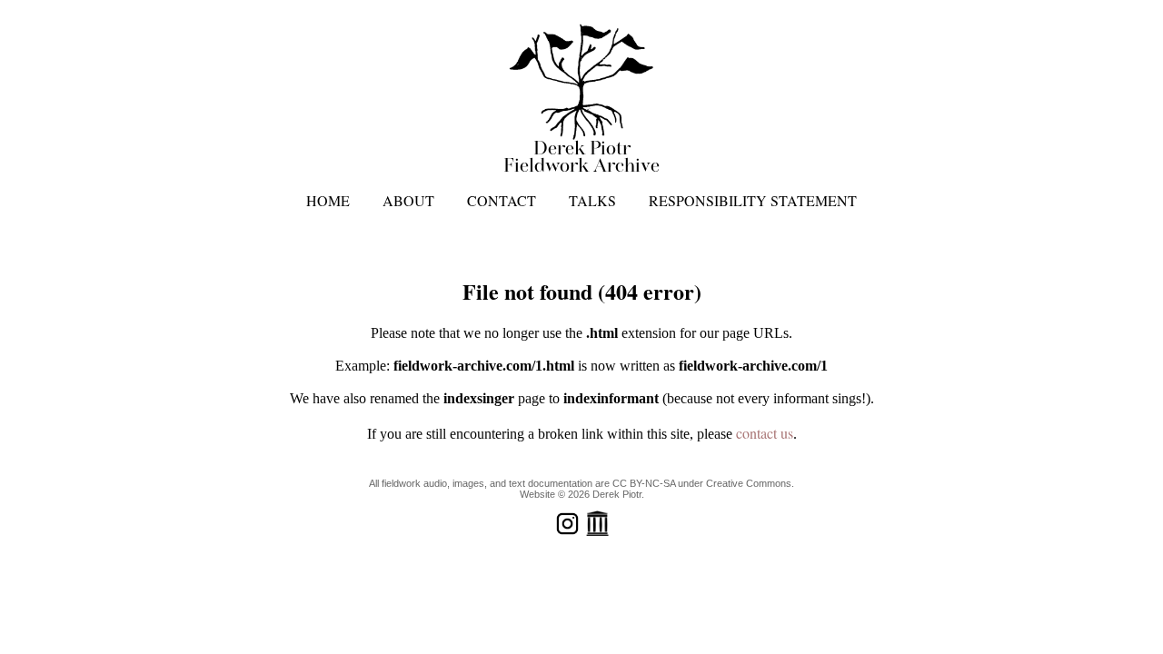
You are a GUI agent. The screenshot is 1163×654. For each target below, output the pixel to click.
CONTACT (501, 200)
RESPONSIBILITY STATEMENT (753, 200)
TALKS (592, 200)
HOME (328, 200)
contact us (764, 432)
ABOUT (408, 200)
